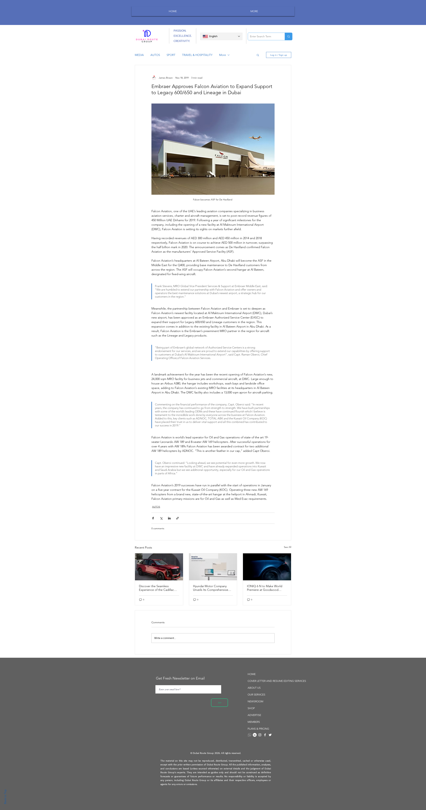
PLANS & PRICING (258, 728)
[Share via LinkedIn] (169, 518)
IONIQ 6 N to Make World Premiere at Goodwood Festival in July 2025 (264, 588)
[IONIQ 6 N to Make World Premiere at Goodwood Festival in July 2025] (267, 566)
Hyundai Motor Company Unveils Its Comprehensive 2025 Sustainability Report (210, 588)
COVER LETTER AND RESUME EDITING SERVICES (266, 681)
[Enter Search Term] (288, 36)
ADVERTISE (254, 715)
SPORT (171, 55)
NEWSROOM (255, 701)
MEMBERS (254, 721)
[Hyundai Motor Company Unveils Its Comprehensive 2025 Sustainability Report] (213, 566)
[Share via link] (177, 518)
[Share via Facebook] (153, 518)
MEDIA (139, 55)
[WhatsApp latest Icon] (249, 735)
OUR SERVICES (256, 694)
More (222, 55)
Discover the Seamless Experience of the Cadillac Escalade (156, 588)
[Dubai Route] (265, 735)
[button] (257, 55)
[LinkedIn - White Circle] (255, 735)
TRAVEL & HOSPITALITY (197, 55)
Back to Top (5, 796)
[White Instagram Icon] (260, 735)
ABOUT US (254, 687)
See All (287, 547)
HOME (252, 674)
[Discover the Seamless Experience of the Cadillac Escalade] (159, 566)
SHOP (251, 708)
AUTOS (155, 55)
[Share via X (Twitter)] (161, 518)
